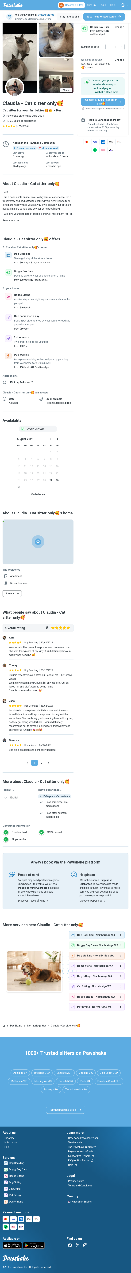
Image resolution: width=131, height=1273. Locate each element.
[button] (103, 86)
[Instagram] (85, 1245)
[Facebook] (70, 1245)
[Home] (4, 1025)
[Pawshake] (13, 5)
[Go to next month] (57, 439)
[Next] (48, 763)
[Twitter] (77, 1245)
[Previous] (27, 763)
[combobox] (38, 429)
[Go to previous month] (51, 439)
